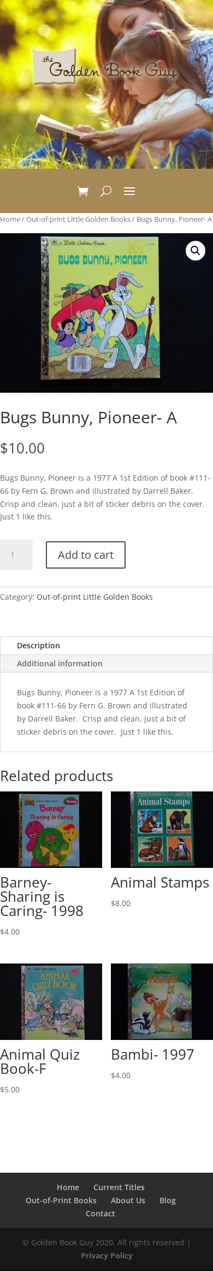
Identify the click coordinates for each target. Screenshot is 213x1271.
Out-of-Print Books (61, 1200)
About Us (128, 1200)
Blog (167, 1200)
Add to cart (86, 554)
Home (10, 219)
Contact (100, 1213)
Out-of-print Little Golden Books (78, 219)
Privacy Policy (107, 1255)
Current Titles (119, 1187)
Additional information (60, 663)
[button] (195, 251)
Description (38, 645)
